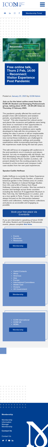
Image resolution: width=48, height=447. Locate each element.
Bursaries (17, 238)
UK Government (20, 289)
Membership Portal (34, 13)
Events (16, 236)
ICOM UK (17, 322)
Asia (15, 278)
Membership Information (7, 421)
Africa (15, 273)
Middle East (18, 285)
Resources (17, 240)
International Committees (24, 282)
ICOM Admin (35, 96)
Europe (16, 280)
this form (28, 224)
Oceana (16, 287)
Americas (17, 276)
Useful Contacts (20, 271)
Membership (18, 246)
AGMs (16, 324)
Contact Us (6, 436)
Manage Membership (7, 425)
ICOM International (21, 320)
